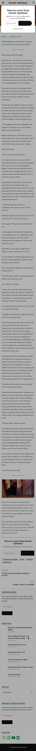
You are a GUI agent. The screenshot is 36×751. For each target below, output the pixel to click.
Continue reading (18, 28)
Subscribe (25, 23)
